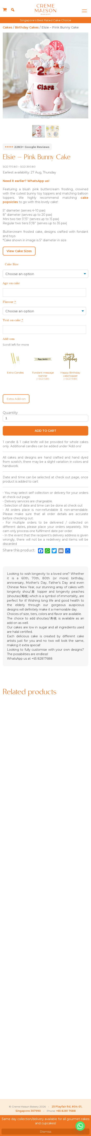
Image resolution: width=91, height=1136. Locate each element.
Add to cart (45, 431)
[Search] (12, 10)
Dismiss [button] (45, 1131)
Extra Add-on (16, 399)
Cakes (7, 27)
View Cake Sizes (19, 251)
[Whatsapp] (80, 1126)
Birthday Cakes (27, 27)
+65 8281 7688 (66, 1110)
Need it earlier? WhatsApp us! (26, 181)
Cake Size (12, 264)
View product (24, 787)
